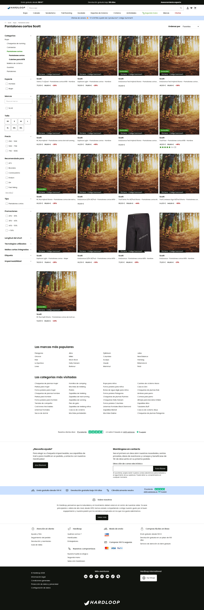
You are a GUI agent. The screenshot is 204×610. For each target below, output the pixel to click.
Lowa (37, 366)
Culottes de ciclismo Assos (148, 383)
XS (8, 121)
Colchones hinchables (44, 406)
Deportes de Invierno (99, 13)
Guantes (10, 67)
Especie (8, 79)
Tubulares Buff (143, 406)
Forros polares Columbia (113, 403)
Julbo (139, 353)
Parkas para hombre (43, 397)
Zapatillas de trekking (77, 393)
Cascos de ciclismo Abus (147, 410)
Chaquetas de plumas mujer (46, 383)
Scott (9, 22)
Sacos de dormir (41, 413)
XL (8, 128)
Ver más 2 (9, 193)
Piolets (71, 390)
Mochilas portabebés (77, 413)
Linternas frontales (42, 410)
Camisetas (11, 47)
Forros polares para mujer (45, 390)
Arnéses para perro (145, 393)
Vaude (105, 363)
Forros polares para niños (113, 387)
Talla (7, 116)
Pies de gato (74, 403)
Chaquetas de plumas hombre (47, 393)
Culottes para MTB (17, 59)
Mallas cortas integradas (17, 250)
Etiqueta (9, 255)
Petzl (139, 366)
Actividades (131, 13)
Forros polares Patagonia (113, 393)
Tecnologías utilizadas (15, 244)
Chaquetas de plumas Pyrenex (115, 397)
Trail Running (66, 13)
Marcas (166, 13)
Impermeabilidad (13, 261)
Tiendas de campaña (43, 403)
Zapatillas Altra (143, 403)
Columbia (107, 356)
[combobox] (19, 101)
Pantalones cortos (14, 51)
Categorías (10, 36)
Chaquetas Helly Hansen (113, 400)
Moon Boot (73, 360)
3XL (21, 128)
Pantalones (11, 71)
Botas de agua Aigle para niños (116, 390)
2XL (14, 128)
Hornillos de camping (77, 383)
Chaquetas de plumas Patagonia (150, 413)
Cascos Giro (142, 387)
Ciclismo (117, 13)
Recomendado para (14, 159)
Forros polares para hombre (46, 400)
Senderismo (50, 13)
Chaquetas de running (16, 43)
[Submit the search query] (181, 8)
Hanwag (140, 360)
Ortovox (38, 356)
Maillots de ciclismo (15, 63)
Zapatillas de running (77, 400)
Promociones (11, 211)
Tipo (7, 199)
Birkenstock (142, 363)
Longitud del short (13, 238)
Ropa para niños (110, 383)
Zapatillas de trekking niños (80, 406)
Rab (36, 360)
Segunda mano (151, 13)
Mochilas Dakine (109, 413)
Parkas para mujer (42, 387)
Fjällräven (107, 353)
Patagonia (39, 353)
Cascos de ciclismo (77, 410)
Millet (71, 356)
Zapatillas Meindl (110, 410)
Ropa (25, 13)
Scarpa (106, 360)
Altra (71, 353)
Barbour (72, 366)
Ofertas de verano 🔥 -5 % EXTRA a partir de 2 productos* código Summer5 (102, 18)
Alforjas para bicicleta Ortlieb (149, 400)
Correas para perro (145, 397)
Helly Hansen (74, 363)
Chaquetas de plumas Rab (148, 390)
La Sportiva (39, 363)
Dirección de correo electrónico (127, 464)
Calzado (36, 13)
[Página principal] (6, 23)
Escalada (81, 13)
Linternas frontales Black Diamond (117, 406)
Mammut (107, 366)
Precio (8, 136)
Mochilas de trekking (77, 387)
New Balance (142, 356)
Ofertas (178, 13)
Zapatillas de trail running (79, 397)
